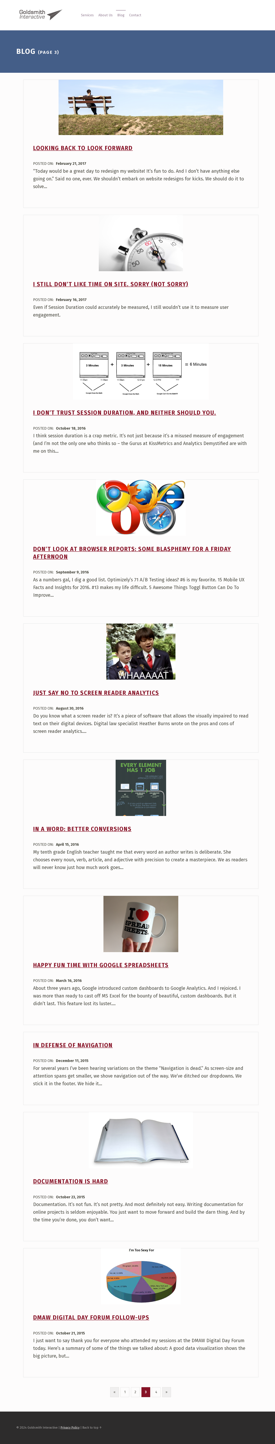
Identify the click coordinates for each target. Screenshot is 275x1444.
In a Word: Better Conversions (82, 829)
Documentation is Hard (70, 1181)
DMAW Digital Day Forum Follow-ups (91, 1317)
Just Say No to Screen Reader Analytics (96, 693)
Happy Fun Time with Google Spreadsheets (101, 965)
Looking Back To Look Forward (83, 148)
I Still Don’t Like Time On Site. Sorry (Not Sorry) (110, 284)
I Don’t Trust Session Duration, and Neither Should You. (124, 412)
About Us (105, 15)
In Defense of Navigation (73, 1045)
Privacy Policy (70, 1427)
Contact (135, 15)
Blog (120, 15)
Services (87, 15)
